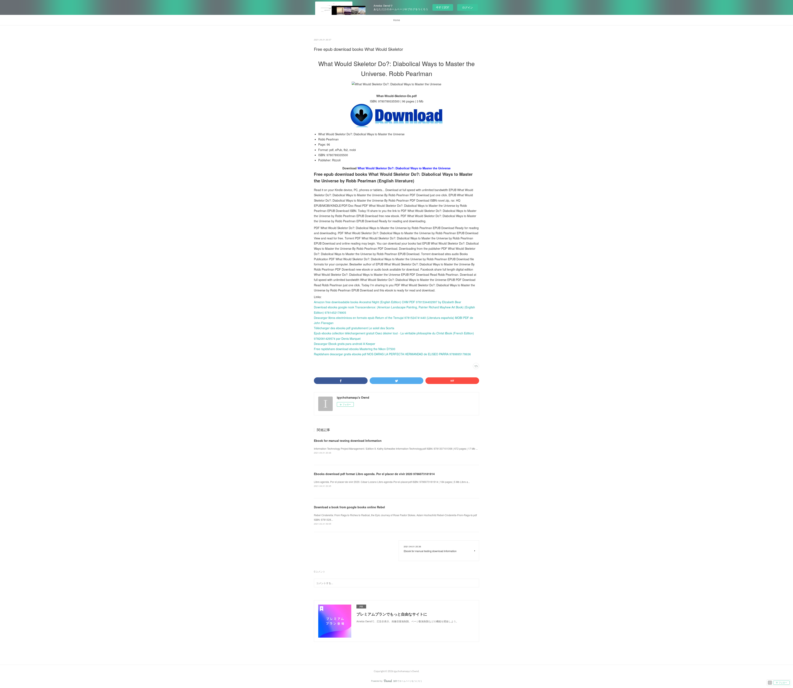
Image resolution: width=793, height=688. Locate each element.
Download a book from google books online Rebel (349, 507)
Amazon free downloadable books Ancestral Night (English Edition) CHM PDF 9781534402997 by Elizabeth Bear (387, 302)
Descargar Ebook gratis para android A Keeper (344, 344)
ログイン (467, 7)
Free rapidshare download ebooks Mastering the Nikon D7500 (354, 349)
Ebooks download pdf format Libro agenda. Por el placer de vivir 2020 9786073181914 (374, 474)
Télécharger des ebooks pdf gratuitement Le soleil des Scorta (354, 328)
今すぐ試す (442, 7)
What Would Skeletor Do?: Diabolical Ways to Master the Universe (404, 168)
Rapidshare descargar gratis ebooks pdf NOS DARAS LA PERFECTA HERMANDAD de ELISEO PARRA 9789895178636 (392, 354)
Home (396, 20)
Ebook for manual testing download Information (348, 440)
